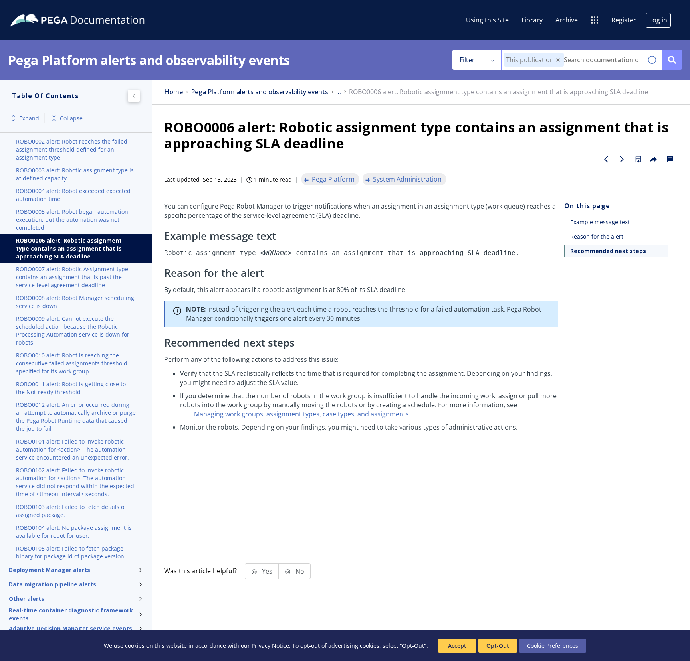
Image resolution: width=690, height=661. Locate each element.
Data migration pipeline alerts (52, 584)
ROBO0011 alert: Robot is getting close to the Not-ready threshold (71, 388)
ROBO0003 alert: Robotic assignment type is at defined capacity (75, 174)
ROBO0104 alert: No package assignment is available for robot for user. (74, 531)
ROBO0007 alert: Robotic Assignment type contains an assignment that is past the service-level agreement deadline (72, 277)
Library (532, 20)
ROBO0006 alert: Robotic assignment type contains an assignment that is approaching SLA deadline (69, 248)
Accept (457, 645)
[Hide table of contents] (134, 96)
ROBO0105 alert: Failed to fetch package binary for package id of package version (70, 552)
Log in (658, 20)
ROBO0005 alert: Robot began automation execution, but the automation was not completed (72, 219)
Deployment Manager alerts (49, 570)
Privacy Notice (270, 645)
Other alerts (26, 598)
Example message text (600, 222)
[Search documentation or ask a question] (672, 60)
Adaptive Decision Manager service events (70, 628)
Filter (467, 59)
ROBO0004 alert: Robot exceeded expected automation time (73, 195)
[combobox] (572, 60)
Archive (566, 20)
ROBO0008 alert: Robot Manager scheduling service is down (75, 302)
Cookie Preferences (552, 645)
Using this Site (487, 20)
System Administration (407, 179)
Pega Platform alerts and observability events (259, 92)
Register (623, 20)
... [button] (338, 92)
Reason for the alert (596, 236)
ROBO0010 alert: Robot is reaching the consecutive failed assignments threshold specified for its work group (71, 363)
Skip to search (96, 9)
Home (173, 92)
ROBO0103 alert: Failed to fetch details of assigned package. (71, 511)
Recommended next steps (608, 251)
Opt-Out (497, 645)
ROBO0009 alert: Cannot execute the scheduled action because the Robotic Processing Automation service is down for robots (72, 330)
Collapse (71, 118)
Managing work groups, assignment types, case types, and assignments (301, 414)
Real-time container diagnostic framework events (71, 614)
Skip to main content (35, 9)
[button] (558, 60)
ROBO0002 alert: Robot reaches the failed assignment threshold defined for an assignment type (71, 149)
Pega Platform (333, 179)
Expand (29, 118)
